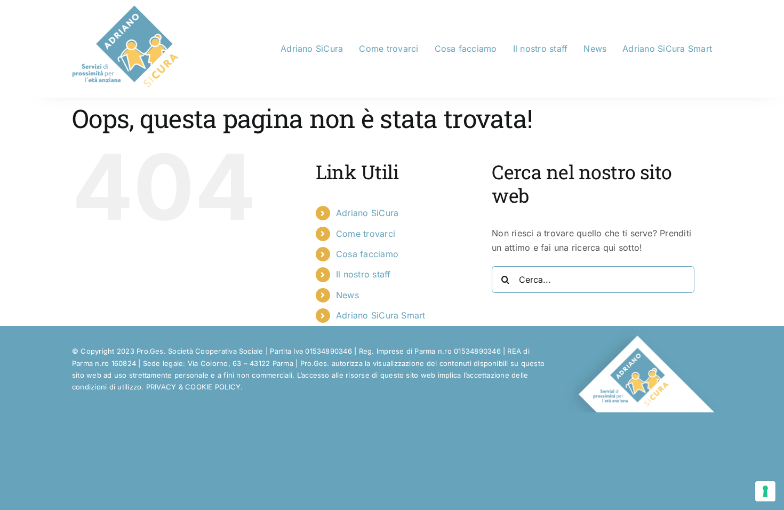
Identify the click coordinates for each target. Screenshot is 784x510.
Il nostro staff (363, 274)
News (347, 295)
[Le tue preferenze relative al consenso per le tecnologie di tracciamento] (765, 491)
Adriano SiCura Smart (381, 315)
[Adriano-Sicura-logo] (125, 9)
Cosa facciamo (367, 254)
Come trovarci (365, 233)
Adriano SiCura (367, 213)
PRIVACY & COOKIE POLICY (193, 386)
